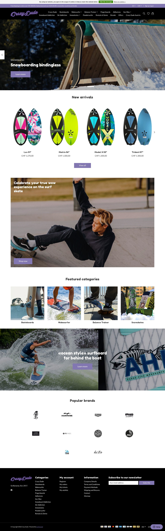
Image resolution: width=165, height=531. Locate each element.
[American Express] (120, 527)
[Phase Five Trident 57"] (137, 127)
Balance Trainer (101, 322)
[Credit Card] (109, 527)
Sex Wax (38, 499)
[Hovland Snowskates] (129, 415)
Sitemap (87, 496)
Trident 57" (137, 152)
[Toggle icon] (144, 14)
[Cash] (102, 527)
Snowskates (138, 322)
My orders (63, 484)
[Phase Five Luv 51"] (27, 127)
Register (63, 481)
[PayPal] (134, 527)
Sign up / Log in (149, 6)
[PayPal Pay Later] (138, 527)
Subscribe (146, 483)
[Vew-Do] (98, 452)
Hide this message (106, 2)
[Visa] (116, 527)
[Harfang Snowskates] (67, 415)
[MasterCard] (113, 527)
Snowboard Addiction (47, 15)
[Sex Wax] (98, 434)
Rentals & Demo (102, 15)
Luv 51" (27, 152)
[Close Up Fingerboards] (36, 415)
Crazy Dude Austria (133, 15)
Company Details (90, 481)
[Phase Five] (67, 434)
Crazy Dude (52, 12)
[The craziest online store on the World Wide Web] (24, 14)
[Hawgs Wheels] (98, 415)
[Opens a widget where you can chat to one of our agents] (156, 527)
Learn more (20, 74)
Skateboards (64, 12)
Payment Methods (91, 487)
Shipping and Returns (92, 490)
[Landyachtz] (36, 434)
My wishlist (64, 490)
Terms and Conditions (92, 484)
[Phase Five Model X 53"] (101, 127)
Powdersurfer (88, 15)
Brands (113, 15)
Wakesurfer (64, 322)
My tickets (64, 487)
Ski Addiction (62, 15)
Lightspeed (40, 527)
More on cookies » (120, 2)
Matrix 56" (64, 152)
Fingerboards (105, 12)
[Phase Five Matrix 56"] (64, 127)
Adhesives (117, 12)
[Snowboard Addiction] (67, 452)
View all (82, 165)
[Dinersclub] (124, 527)
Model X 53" (101, 152)
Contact (87, 493)
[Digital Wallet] (129, 527)
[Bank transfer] (105, 527)
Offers (120, 15)
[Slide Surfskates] (129, 434)
